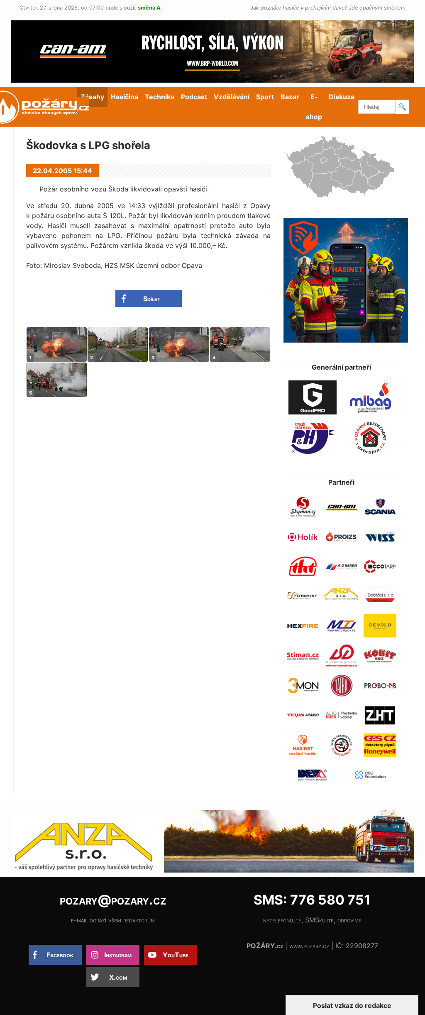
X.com (118, 977)
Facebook (59, 955)
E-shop (314, 107)
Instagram (118, 955)
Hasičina (124, 97)
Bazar (290, 97)
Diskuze (342, 97)
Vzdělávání (231, 97)
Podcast (194, 97)
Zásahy (92, 97)
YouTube (175, 955)
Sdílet (151, 298)
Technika (159, 97)
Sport (265, 97)
